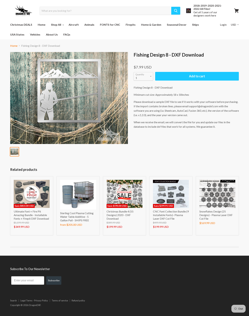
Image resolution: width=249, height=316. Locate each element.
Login (223, 24)
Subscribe (54, 280)
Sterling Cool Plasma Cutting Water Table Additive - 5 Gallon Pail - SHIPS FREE (77, 216)
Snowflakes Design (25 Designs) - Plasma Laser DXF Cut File (216, 215)
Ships (195, 24)
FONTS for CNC (110, 24)
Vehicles (35, 34)
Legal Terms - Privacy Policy (34, 300)
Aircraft (74, 24)
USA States (17, 34)
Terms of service (60, 300)
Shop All (56, 24)
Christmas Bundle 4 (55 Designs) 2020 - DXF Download (120, 215)
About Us (52, 34)
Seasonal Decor (176, 24)
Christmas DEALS (21, 24)
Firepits (131, 24)
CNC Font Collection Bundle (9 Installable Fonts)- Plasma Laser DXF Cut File (171, 215)
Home (41, 24)
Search (13, 300)
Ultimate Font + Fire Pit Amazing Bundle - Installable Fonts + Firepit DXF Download (31, 215)
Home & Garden (151, 24)
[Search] (175, 11)
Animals (89, 24)
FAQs (66, 34)
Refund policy (78, 300)
